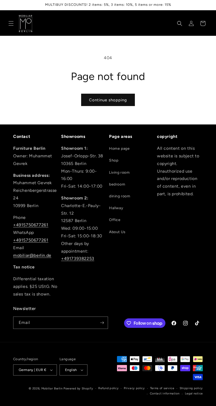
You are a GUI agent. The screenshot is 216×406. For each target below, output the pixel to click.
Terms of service (162, 388)
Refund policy (108, 388)
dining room (119, 196)
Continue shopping (108, 100)
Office (115, 220)
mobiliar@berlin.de (32, 255)
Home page (119, 148)
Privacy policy (134, 388)
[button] (11, 23)
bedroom (117, 184)
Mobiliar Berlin (52, 388)
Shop (113, 160)
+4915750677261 (30, 224)
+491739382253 (77, 258)
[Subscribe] (102, 323)
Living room (119, 172)
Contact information (165, 393)
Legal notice (194, 393)
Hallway (116, 208)
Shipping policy (191, 388)
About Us (117, 232)
